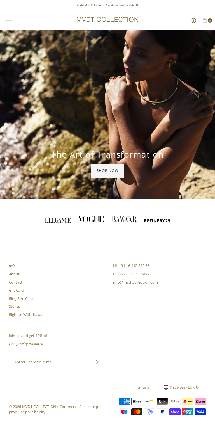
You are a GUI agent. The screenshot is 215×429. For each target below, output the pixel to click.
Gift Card (16, 290)
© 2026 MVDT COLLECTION (32, 406)
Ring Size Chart (22, 298)
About (14, 274)
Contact (16, 282)
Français (142, 387)
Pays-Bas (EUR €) (184, 387)
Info (12, 265)
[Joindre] (95, 362)
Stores (14, 306)
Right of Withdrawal (26, 314)
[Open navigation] (8, 20)
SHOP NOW (107, 170)
